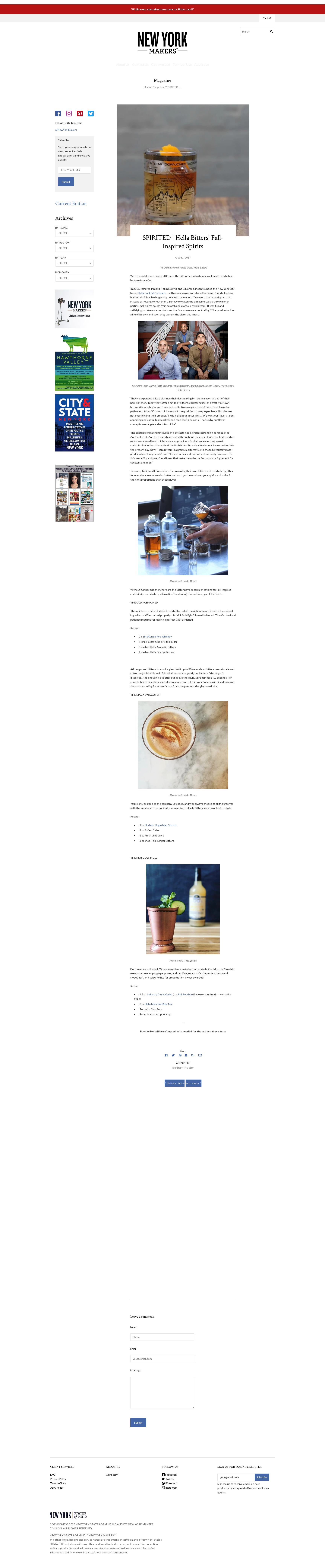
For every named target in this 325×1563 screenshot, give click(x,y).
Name (133, 1327)
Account (249, 18)
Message (135, 1370)
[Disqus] (183, 1145)
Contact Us (140, 65)
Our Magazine (86, 18)
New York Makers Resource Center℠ (134, 18)
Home (147, 87)
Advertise (201, 65)
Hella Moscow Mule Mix (158, 1004)
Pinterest (171, 1483)
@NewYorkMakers (66, 129)
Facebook (171, 1474)
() (267, 18)
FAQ (52, 1474)
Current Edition (71, 203)
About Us (123, 65)
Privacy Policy (58, 1479)
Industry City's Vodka (159, 994)
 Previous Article (175, 1083)
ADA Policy (56, 1487)
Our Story (103, 18)
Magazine (158, 87)
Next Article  (193, 1083)
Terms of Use (182, 65)
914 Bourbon (185, 994)
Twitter (169, 1479)
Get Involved (160, 65)
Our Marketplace (64, 18)
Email (133, 1348)
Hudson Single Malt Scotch (160, 825)
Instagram (171, 1487)
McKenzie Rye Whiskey (158, 636)
